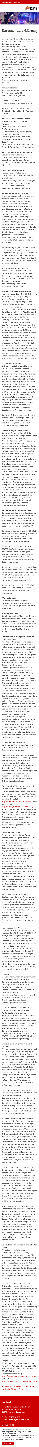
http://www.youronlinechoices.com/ (17, 807)
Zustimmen (8, 1443)
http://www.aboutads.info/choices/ (17, 802)
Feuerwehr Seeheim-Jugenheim (11, 2)
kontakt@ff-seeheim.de (18, 1420)
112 (13, 1425)
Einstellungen (7, 1439)
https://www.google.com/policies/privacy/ (20, 1376)
